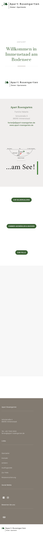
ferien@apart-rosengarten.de (13, 433)
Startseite (5, 453)
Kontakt (5, 458)
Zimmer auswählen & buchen (21, 226)
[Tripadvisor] (4, 517)
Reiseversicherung (9, 477)
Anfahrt (5, 463)
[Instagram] (7, 498)
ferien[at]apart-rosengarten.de (21, 123)
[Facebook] (3, 498)
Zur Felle (21, 252)
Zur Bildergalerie (21, 200)
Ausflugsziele (7, 468)
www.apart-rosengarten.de (21, 125)
